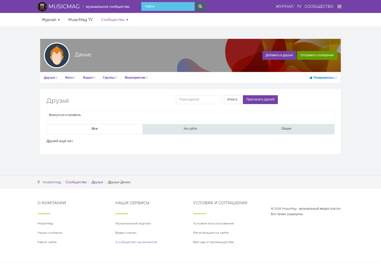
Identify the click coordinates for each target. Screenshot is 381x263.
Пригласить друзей (260, 99)
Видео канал (125, 233)
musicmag (52, 182)
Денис (83, 55)
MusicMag (45, 223)
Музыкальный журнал (133, 223)
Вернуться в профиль (65, 115)
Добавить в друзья (279, 55)
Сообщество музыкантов (136, 242)
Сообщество (319, 6)
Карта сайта (47, 242)
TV (299, 6)
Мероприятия (136, 77)
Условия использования (213, 223)
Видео (89, 77)
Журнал (285, 6)
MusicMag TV (80, 19)
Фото (70, 77)
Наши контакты (50, 233)
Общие (286, 128)
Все (95, 128)
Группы (110, 77)
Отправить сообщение (317, 55)
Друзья (51, 77)
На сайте (190, 128)
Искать (232, 99)
